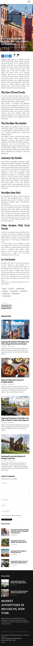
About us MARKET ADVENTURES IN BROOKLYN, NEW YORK (11, 639)
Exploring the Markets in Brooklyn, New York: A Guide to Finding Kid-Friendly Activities (20, 531)
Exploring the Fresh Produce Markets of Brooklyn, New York (19, 541)
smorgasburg (5, 291)
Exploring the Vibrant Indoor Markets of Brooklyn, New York (18, 582)
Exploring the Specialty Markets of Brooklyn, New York (13, 457)
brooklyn (4, 288)
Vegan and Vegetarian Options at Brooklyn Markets (12, 381)
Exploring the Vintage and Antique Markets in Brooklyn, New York (19, 591)
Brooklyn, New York (7, 59)
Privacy (3, 642)
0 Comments (25, 47)
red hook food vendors (7, 296)
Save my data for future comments (12, 515)
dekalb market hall (15, 293)
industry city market (14, 291)
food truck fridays (24, 291)
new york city (11, 288)
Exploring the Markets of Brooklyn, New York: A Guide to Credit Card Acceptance (15, 419)
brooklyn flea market (20, 288)
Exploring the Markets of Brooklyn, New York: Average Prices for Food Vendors (15, 343)
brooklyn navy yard (6, 293)
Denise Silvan (5, 47)
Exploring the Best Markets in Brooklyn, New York (18, 551)
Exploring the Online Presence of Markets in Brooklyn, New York (19, 562)
